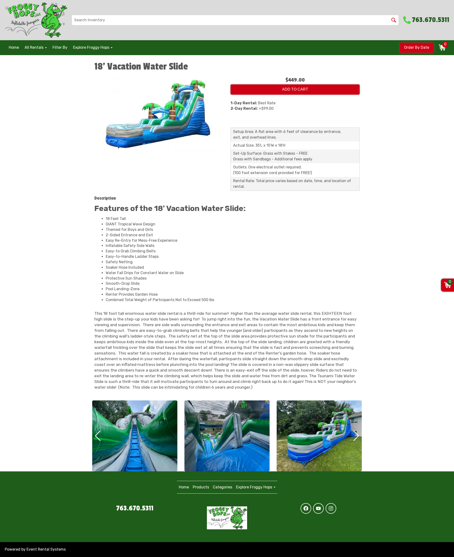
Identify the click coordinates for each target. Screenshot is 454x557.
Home (14, 47)
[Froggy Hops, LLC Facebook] (306, 508)
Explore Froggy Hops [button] (91, 47)
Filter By (59, 47)
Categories (222, 487)
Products (201, 487)
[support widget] (439, 545)
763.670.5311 (134, 508)
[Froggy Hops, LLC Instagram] (331, 508)
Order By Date (416, 47)
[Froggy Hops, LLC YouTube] (318, 508)
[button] (98, 436)
